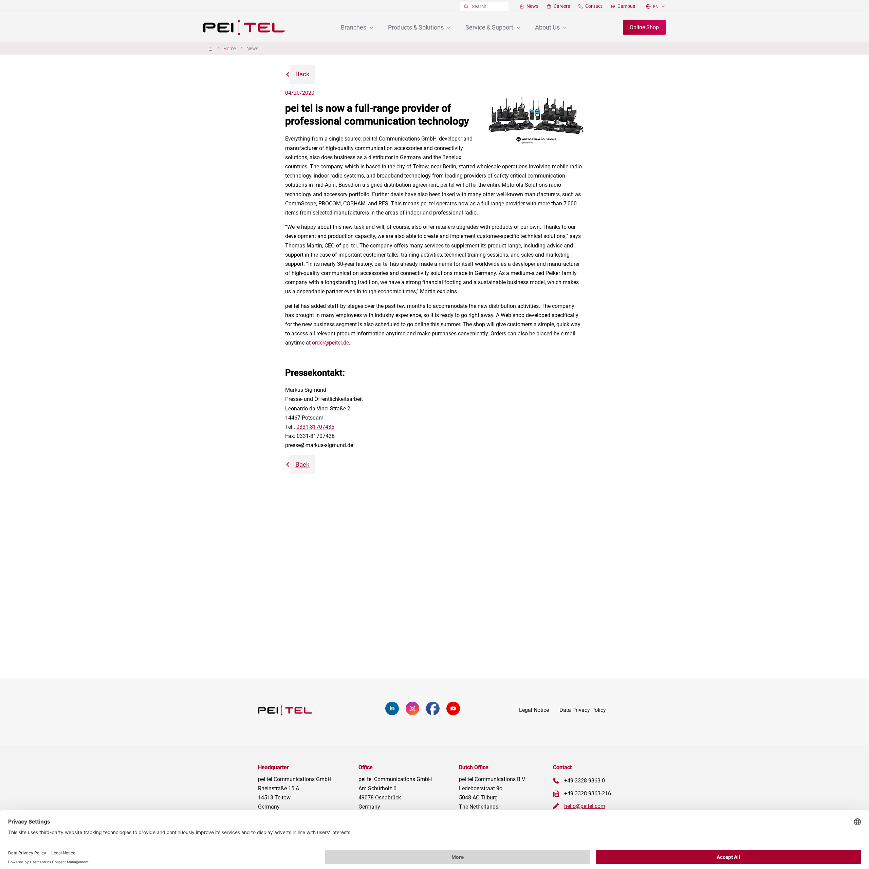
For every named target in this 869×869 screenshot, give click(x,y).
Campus (625, 6)
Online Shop (644, 27)
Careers (561, 6)
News (531, 6)
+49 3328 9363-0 (584, 780)
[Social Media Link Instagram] (416, 713)
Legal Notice (534, 709)
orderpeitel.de (330, 342)
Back (302, 74)
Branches (354, 27)
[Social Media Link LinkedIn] (395, 713)
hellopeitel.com (584, 806)
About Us (548, 27)
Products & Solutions (416, 27)
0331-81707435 (315, 427)
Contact (593, 6)
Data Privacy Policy (582, 709)
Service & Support (490, 27)
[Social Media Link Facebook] (436, 713)
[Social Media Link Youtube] (456, 713)
